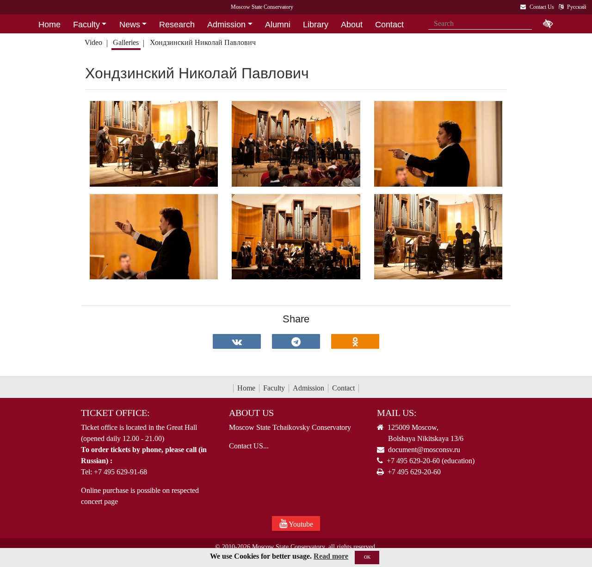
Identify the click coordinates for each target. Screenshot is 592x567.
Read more (331, 556)
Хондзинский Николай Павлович (203, 42)
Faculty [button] (86, 24)
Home (246, 388)
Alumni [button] (277, 24)
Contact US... (249, 446)
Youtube (300, 524)
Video (93, 42)
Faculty (274, 388)
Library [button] (315, 24)
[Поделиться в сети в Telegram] (296, 341)
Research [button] (177, 24)
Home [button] (49, 24)
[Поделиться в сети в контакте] (237, 341)
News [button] (129, 24)
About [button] (352, 24)
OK (367, 557)
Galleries (126, 42)
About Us (251, 413)
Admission (308, 388)
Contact (343, 388)
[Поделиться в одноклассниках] (355, 341)
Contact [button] (389, 24)
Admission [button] (226, 24)
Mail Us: (397, 413)
